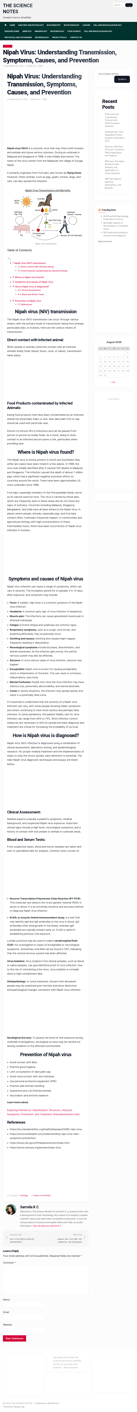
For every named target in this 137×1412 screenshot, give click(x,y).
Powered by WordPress (46, 1403)
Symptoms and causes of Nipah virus (34, 282)
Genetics (26, 31)
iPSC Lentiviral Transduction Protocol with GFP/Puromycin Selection (112, 120)
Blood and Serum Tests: (33, 294)
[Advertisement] (45, 125)
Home (12, 25)
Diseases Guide (12, 31)
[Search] (129, 5)
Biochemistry (54, 25)
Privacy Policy (59, 37)
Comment (9, 1262)
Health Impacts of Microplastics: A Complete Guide (115, 226)
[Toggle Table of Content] (9, 258)
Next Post (70, 1238)
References (26, 304)
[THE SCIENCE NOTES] (5, 25)
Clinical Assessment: (31, 290)
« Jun (112, 382)
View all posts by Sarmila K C (47, 1226)
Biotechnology (71, 25)
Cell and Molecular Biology (107, 25)
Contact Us (76, 37)
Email (6, 1312)
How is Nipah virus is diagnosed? (32, 286)
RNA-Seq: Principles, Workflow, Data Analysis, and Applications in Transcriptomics (115, 167)
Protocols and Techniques (18, 37)
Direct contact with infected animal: (37, 266)
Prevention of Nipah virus (28, 301)
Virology (7, 46)
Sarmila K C (31, 66)
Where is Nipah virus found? (29, 277)
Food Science (74, 31)
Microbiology (57, 31)
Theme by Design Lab (13, 1406)
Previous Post (22, 1238)
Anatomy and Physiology (31, 25)
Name (6, 1299)
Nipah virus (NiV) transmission (30, 263)
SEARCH (122, 79)
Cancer (86, 25)
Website (7, 1324)
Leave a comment (42, 1195)
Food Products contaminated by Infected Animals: (44, 271)
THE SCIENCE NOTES (18, 8)
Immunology (41, 31)
